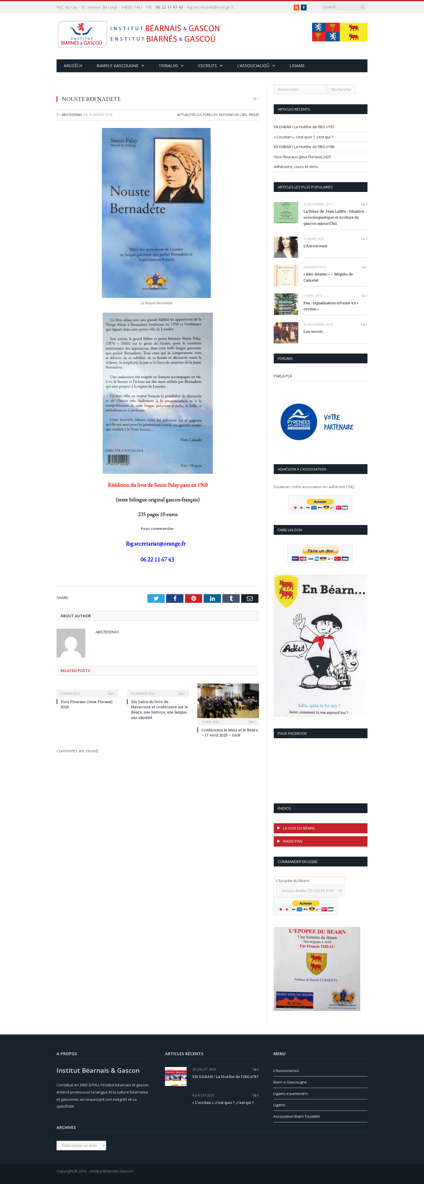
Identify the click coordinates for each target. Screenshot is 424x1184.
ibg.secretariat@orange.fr (210, 7)
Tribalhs (168, 65)
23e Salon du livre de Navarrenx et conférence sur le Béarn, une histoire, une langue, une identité (159, 709)
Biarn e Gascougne (117, 65)
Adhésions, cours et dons (296, 166)
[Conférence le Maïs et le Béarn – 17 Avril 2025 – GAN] (228, 703)
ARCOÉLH (73, 65)
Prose (254, 114)
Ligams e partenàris (290, 1093)
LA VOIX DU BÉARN (299, 828)
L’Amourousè (315, 245)
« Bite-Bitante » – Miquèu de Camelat (328, 277)
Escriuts (207, 65)
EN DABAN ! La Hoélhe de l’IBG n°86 (304, 146)
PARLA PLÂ (283, 376)
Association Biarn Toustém (296, 1116)
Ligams (297, 65)
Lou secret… (314, 331)
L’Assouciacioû (286, 1070)
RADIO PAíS (293, 841)
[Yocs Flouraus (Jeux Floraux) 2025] (87, 689)
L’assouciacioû (253, 65)
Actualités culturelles (197, 114)
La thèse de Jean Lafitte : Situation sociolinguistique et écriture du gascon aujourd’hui (333, 217)
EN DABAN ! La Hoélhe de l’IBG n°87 (304, 126)
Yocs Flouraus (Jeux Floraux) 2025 (302, 156)
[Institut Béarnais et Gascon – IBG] (138, 32)
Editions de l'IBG (233, 114)
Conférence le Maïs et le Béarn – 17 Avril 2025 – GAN (229, 732)
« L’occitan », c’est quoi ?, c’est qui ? (303, 136)
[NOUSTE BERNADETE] (158, 87)
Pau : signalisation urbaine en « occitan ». (331, 305)
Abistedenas (71, 114)
